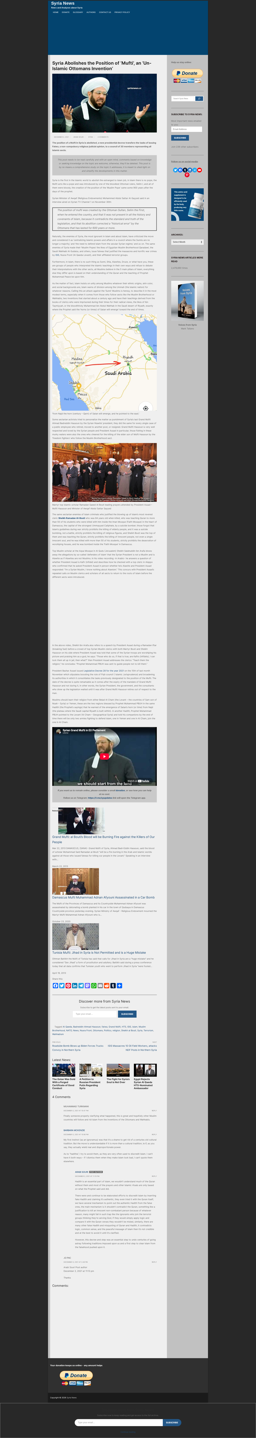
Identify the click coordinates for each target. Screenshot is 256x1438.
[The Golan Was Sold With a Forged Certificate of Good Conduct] (63, 1070)
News (76, 1030)
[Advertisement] (128, 35)
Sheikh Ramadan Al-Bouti (71, 518)
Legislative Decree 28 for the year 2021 (104, 670)
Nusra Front (86, 1030)
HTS (124, 1026)
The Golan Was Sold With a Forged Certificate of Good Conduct (63, 1084)
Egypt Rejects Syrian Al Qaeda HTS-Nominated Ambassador (143, 1084)
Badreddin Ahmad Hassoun (87, 1026)
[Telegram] (81, 985)
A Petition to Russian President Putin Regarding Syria (89, 1084)
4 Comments (103, 137)
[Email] (100, 985)
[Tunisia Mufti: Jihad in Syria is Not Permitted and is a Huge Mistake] (104, 936)
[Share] (119, 985)
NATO (69, 1030)
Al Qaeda (67, 1026)
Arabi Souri (78, 137)
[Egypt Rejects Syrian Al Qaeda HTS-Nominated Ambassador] (145, 1070)
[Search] (199, 98)
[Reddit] (106, 985)
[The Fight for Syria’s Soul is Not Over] (118, 1070)
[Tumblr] (113, 985)
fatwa (104, 1026)
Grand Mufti (115, 1026)
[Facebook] (55, 985)
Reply (154, 1111)
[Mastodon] (87, 985)
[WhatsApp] (94, 985)
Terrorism (148, 1030)
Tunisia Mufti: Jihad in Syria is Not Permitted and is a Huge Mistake (99, 952)
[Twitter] (62, 985)
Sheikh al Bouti (128, 1030)
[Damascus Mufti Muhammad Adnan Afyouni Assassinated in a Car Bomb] (104, 881)
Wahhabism (58, 1034)
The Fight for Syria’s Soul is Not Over (118, 1081)
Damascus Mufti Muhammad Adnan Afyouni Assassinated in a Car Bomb (103, 897)
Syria (90, 137)
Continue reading (128, 1432)
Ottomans (98, 1030)
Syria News (63, 3)
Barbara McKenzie (74, 1130)
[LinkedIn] (74, 985)
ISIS (57, 255)
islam (134, 1026)
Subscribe (127, 1014)
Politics (107, 1030)
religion (116, 1030)
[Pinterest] (68, 985)
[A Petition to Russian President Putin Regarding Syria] (90, 1070)
